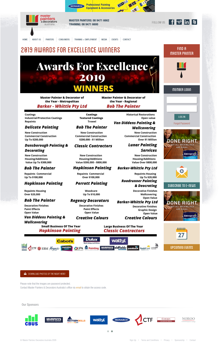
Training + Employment (85, 39)
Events (115, 39)
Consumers (64, 39)
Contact (127, 39)
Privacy (167, 340)
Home (25, 39)
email (78, 287)
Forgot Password (182, 123)
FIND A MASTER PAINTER (182, 50)
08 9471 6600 (90, 24)
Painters (50, 39)
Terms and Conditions (150, 340)
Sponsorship (180, 340)
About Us (36, 39)
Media (104, 39)
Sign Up (133, 340)
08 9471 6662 (101, 20)
